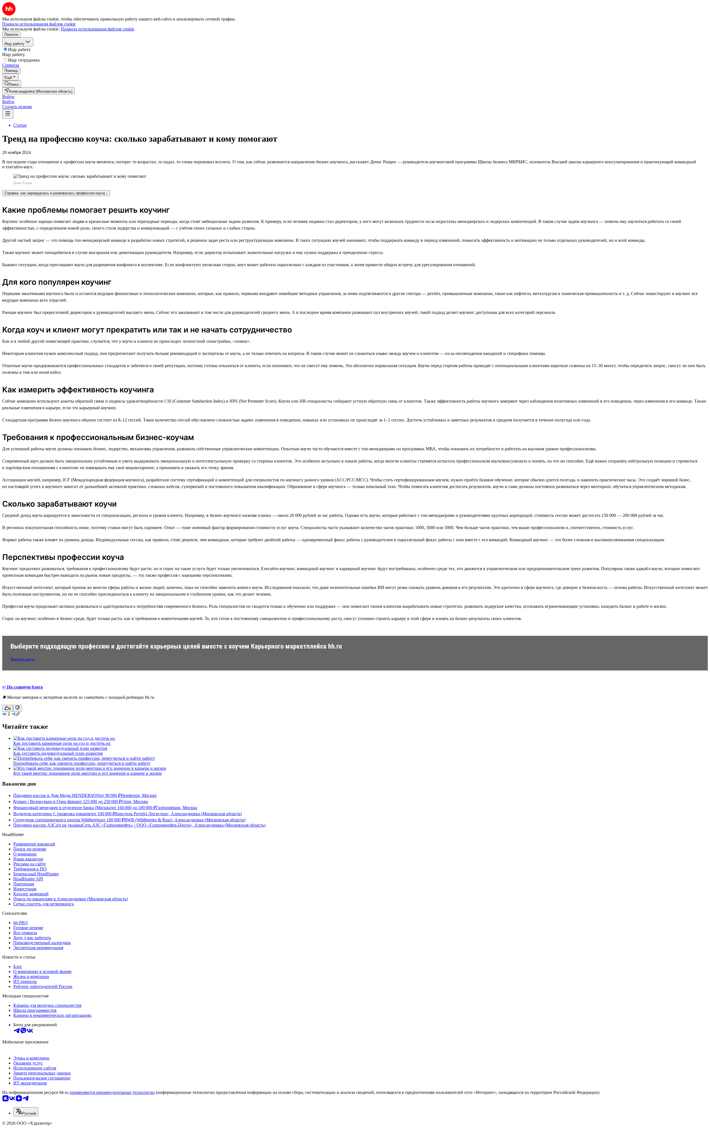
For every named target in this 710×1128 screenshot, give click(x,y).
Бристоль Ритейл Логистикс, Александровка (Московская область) (178, 813)
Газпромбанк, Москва (176, 807)
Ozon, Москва (134, 801)
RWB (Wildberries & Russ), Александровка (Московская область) (184, 819)
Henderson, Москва (138, 795)
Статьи (20, 125)
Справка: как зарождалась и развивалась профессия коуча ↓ (56, 193)
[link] (11, 83)
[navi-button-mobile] (7, 113)
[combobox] (25, 1111)
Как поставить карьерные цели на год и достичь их (62, 743)
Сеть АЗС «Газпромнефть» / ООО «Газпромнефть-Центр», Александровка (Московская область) (173, 825)
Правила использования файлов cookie (97, 29)
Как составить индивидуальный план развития (58, 753)
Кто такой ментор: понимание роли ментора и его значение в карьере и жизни (87, 773)
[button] (8, 96)
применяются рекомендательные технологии (112, 1092)
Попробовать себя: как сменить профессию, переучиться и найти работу (82, 763)
